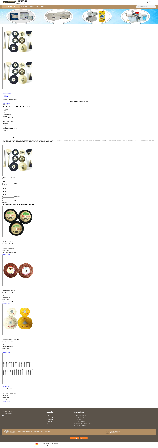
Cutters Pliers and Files (80, 421)
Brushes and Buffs (8, 98)
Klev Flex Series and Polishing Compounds (84, 423)
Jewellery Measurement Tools (81, 425)
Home (5, 95)
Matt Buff (4, 288)
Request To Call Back (6, 93)
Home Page (24, 6)
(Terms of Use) (55, 443)
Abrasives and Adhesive (80, 417)
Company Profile (34, 6)
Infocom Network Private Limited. (55, 445)
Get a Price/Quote (6, 103)
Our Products (10, 6)
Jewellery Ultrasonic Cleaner (81, 415)
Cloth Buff (5, 337)
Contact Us (43, 6)
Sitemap (49, 423)
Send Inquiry (6, 92)
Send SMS (84, 438)
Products (6, 96)
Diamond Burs (6, 386)
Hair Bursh (5, 239)
